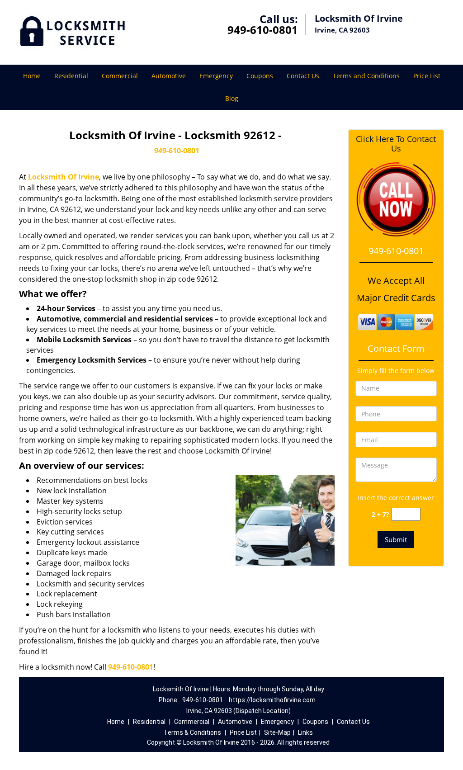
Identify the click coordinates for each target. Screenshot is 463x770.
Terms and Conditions (366, 75)
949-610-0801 (262, 29)
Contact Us (303, 75)
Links (305, 732)
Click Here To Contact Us (396, 143)
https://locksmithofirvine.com (272, 700)
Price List (426, 75)
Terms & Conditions (192, 732)
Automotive (168, 75)
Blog (231, 98)
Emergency (216, 75)
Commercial (120, 75)
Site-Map (277, 732)
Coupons (259, 75)
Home (32, 75)
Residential (71, 75)
